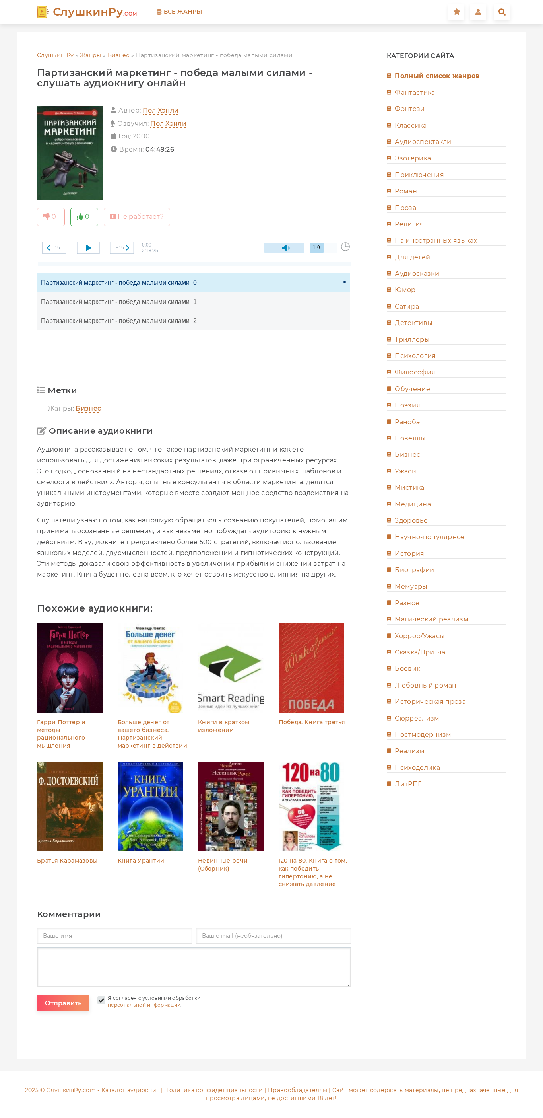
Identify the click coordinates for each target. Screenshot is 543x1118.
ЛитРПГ (408, 784)
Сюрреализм (417, 718)
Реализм (410, 751)
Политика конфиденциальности (213, 1090)
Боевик (407, 668)
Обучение (412, 389)
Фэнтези (410, 109)
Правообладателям (297, 1090)
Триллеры (412, 339)
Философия (415, 372)
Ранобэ (407, 422)
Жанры (90, 55)
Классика (411, 125)
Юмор (405, 290)
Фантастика (415, 92)
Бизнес (119, 55)
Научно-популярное (430, 537)
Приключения (419, 175)
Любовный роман (425, 685)
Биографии (414, 570)
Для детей (412, 257)
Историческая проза (430, 701)
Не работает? (141, 216)
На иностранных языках (436, 240)
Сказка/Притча (420, 652)
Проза (405, 208)
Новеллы (410, 438)
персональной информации (144, 1005)
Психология (415, 356)
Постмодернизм (423, 734)
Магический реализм (432, 619)
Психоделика (417, 767)
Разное (407, 603)
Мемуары (411, 586)
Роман (406, 191)
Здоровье (411, 520)
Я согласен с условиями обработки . (154, 1001)
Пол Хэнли (161, 110)
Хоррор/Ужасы (420, 636)
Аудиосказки (417, 273)
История (409, 553)
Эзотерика (413, 158)
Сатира (407, 306)
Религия (409, 224)
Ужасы (406, 471)
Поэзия (407, 405)
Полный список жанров (437, 76)
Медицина (413, 504)
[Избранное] (456, 12)
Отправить (63, 1003)
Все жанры (183, 11)
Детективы (413, 323)
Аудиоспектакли (423, 142)
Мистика (409, 487)
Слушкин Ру (55, 55)
